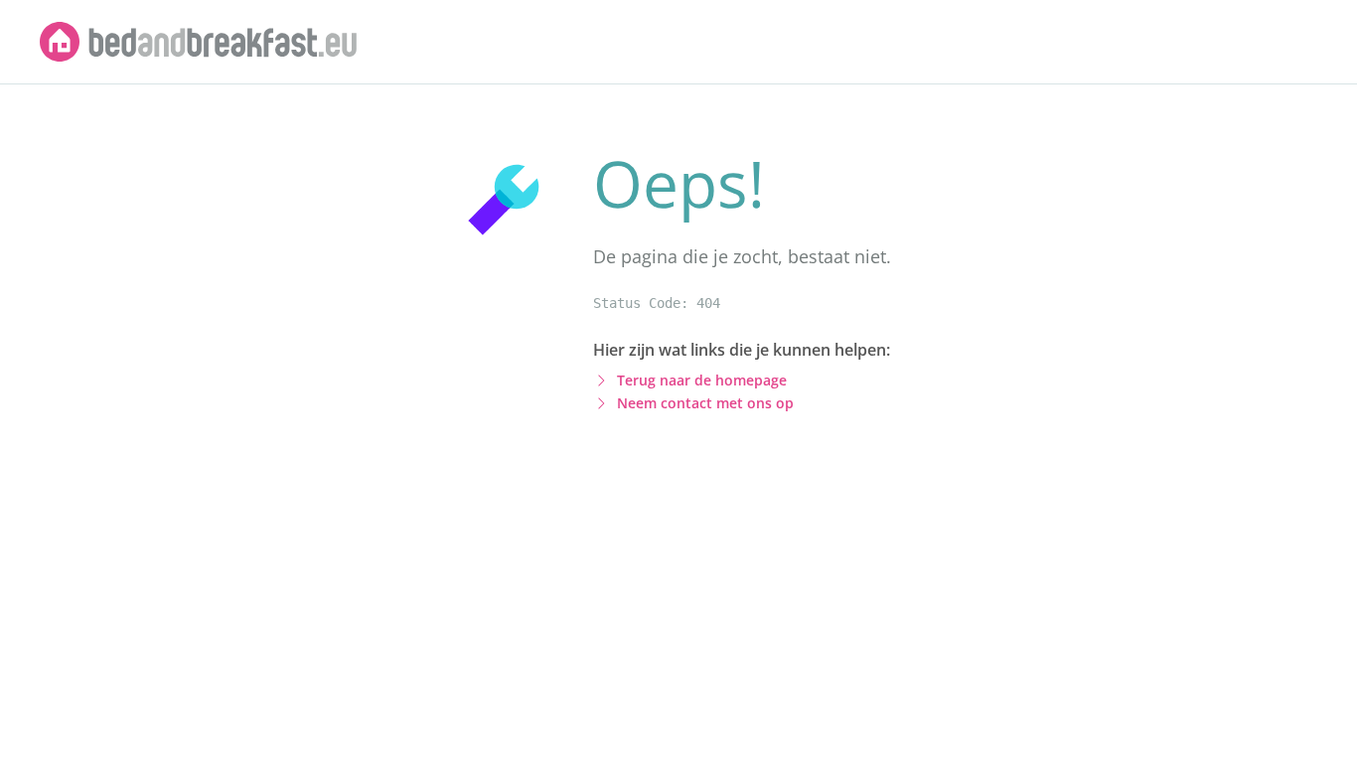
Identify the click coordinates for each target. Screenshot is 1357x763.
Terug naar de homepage (702, 380)
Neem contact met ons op (705, 402)
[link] (199, 42)
